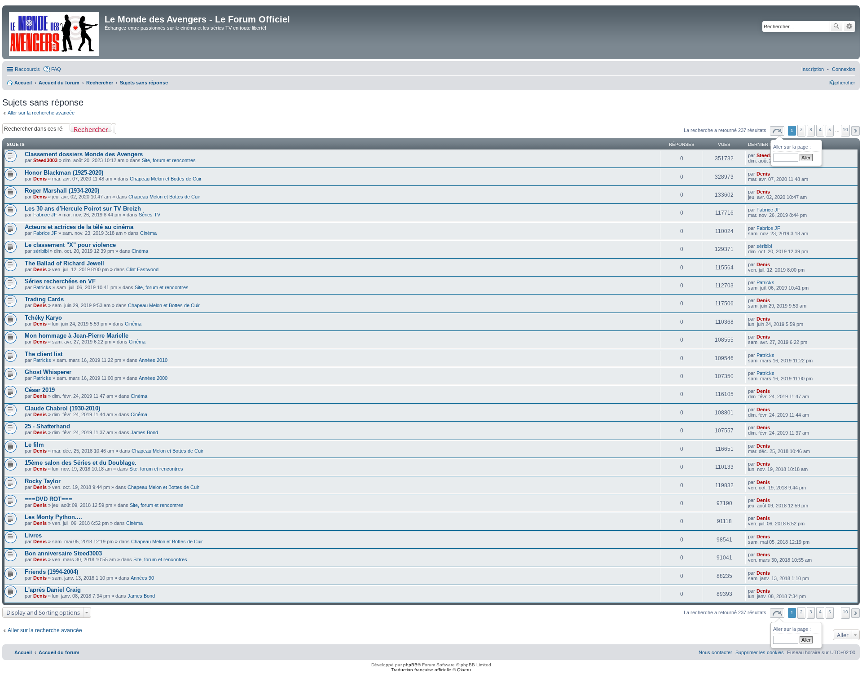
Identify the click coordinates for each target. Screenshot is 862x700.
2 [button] (801, 129)
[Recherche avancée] (114, 128)
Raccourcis (27, 69)
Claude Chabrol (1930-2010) (62, 408)
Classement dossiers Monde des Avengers (84, 154)
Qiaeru (464, 669)
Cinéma (148, 233)
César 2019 (40, 390)
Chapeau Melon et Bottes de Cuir (166, 178)
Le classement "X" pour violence (70, 245)
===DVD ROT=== (48, 499)
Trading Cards (44, 299)
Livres (33, 535)
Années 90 (142, 578)
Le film (34, 444)
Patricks (42, 287)
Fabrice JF (45, 214)
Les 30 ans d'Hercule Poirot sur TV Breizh (83, 208)
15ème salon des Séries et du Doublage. (80, 462)
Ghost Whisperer (48, 372)
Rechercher (836, 26)
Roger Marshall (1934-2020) (62, 190)
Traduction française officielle (421, 669)
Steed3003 (45, 160)
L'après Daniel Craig (53, 589)
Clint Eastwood (142, 269)
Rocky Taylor (43, 481)
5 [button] (829, 129)
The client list (43, 354)
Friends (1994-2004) (51, 571)
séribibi (40, 251)
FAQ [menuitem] (56, 69)
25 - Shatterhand (47, 426)
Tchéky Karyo (43, 317)
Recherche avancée (849, 26)
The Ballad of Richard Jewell (64, 263)
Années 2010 (153, 360)
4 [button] (820, 129)
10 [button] (845, 129)
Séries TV (149, 214)
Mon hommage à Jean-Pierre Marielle (76, 335)
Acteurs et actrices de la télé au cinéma (79, 227)
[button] (777, 131)
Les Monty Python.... (53, 517)
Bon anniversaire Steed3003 (63, 553)
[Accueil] (54, 32)
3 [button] (810, 129)
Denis (40, 178)
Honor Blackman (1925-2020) (64, 172)
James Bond (144, 432)
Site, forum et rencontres (169, 160)
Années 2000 (153, 378)
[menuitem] (843, 69)
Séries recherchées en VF (60, 281)
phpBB (410, 664)
